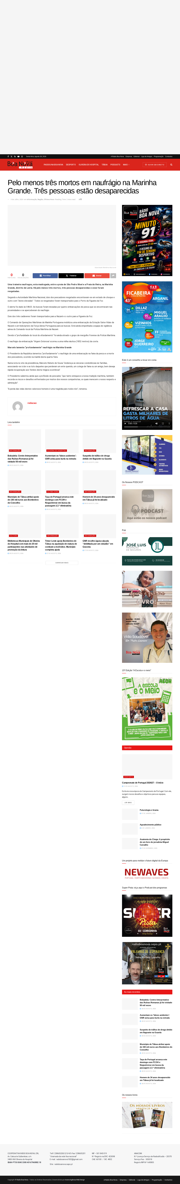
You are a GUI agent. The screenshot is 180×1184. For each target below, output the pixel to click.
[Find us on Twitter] (11, 156)
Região (40, 199)
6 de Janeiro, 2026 (148, 828)
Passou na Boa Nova (53, 165)
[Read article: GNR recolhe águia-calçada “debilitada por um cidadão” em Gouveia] (99, 526)
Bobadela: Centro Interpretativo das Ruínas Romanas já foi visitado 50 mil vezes (23, 459)
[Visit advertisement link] (90, 77)
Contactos (168, 156)
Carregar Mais (62, 563)
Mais (125, 165)
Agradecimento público (150, 825)
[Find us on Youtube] (18, 156)
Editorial (137, 156)
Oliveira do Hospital (89, 165)
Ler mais (129, 802)
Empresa (129, 156)
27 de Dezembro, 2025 (149, 848)
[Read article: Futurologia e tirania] (130, 814)
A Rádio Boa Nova (117, 156)
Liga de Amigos (146, 156)
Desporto (71, 165)
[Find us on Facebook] (8, 156)
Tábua (105, 165)
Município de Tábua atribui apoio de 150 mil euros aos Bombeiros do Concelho (23, 500)
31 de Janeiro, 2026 (148, 813)
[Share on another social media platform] (113, 275)
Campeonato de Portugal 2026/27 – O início (142, 783)
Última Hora (49, 199)
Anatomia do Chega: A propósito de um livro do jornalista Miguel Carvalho (155, 842)
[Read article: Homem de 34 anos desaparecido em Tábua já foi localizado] (99, 482)
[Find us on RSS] (15, 156)
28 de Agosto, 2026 (16, 465)
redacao (32, 403)
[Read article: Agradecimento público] (130, 829)
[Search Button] (171, 165)
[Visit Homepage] (23, 165)
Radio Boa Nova (22, 1180)
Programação (159, 156)
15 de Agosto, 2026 (130, 786)
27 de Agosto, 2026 (53, 553)
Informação (32, 199)
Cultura (13, 536)
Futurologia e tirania (149, 810)
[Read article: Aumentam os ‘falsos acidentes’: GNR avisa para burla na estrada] (62, 441)
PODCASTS (115, 165)
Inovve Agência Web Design (75, 1180)
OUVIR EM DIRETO (155, 165)
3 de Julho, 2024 (17, 199)
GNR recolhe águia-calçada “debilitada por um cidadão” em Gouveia (98, 544)
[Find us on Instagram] (22, 156)
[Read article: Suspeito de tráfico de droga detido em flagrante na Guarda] (99, 441)
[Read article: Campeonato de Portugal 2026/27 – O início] (147, 766)
